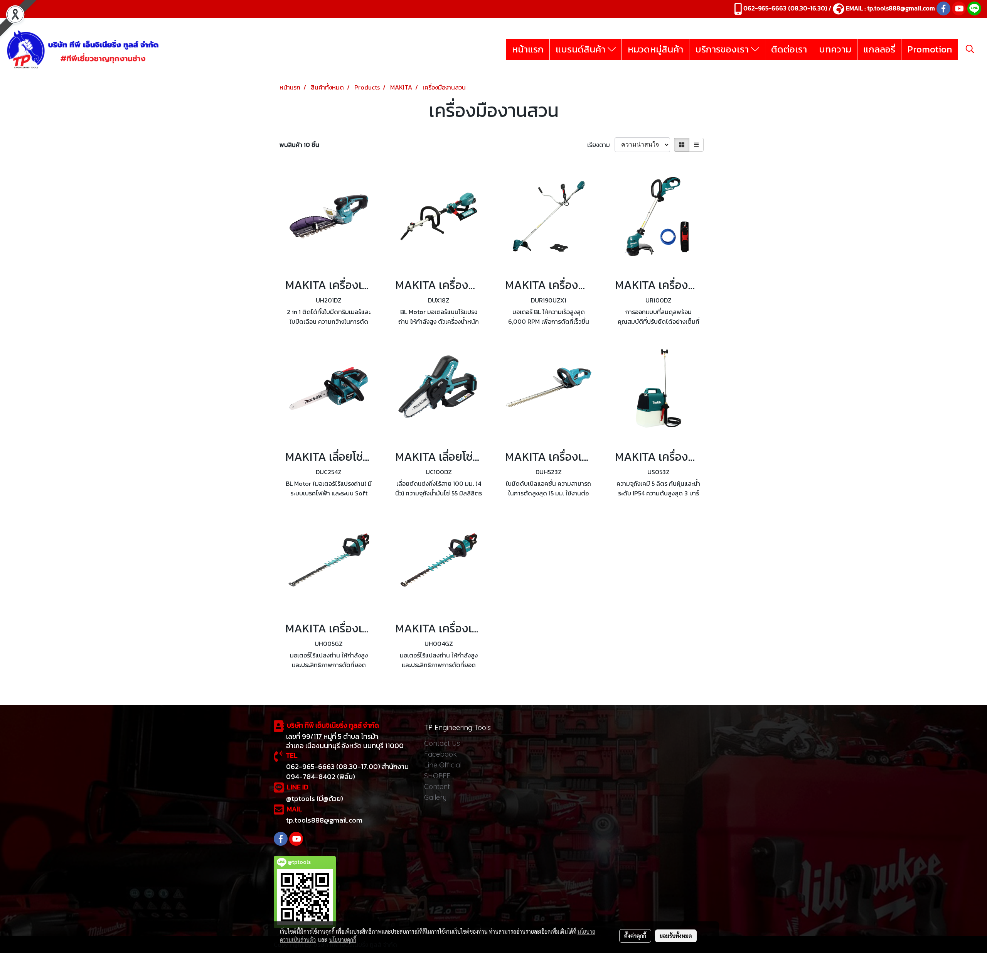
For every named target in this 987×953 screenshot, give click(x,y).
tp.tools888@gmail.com (901, 8)
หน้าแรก (528, 49)
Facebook (440, 754)
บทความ (835, 49)
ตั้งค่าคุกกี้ (635, 935)
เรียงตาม (601, 144)
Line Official (442, 764)
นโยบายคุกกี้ (342, 939)
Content (437, 786)
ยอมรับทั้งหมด (676, 935)
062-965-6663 (765, 8)
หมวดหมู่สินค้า (655, 49)
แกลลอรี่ (879, 49)
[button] (970, 49)
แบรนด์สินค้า (582, 49)
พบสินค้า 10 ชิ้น (299, 144)
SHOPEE (437, 775)
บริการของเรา (723, 49)
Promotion (929, 49)
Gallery (435, 797)
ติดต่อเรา (789, 49)
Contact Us (442, 743)
